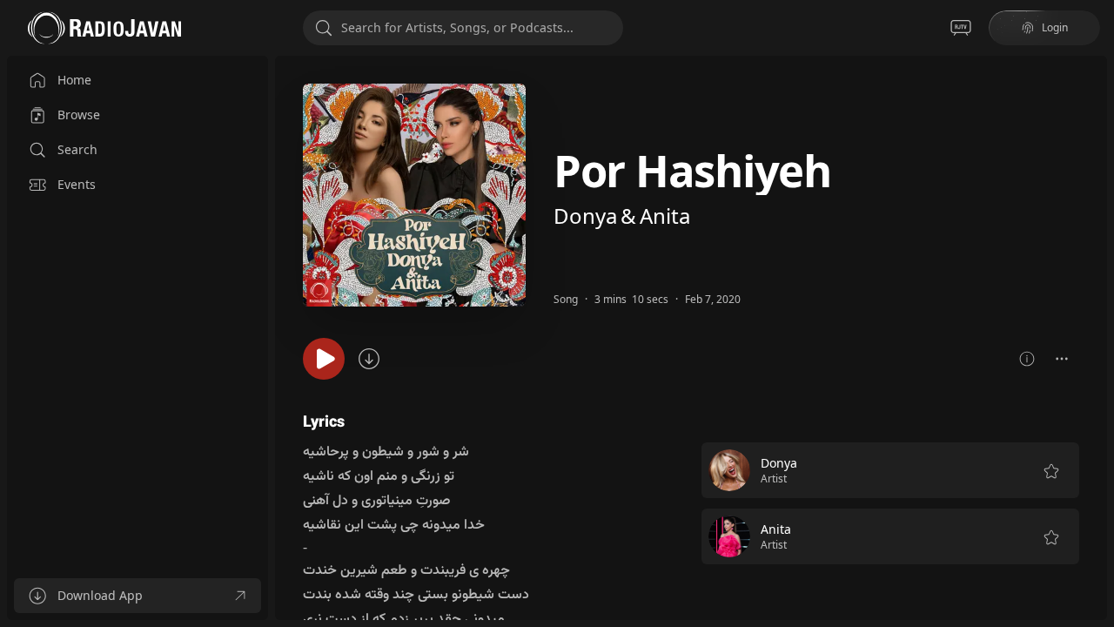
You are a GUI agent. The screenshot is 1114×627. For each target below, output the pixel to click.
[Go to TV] (961, 28)
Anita (665, 215)
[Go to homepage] (104, 28)
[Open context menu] (1061, 358)
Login (1055, 27)
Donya (585, 215)
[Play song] (324, 359)
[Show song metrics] (1027, 358)
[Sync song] (369, 358)
